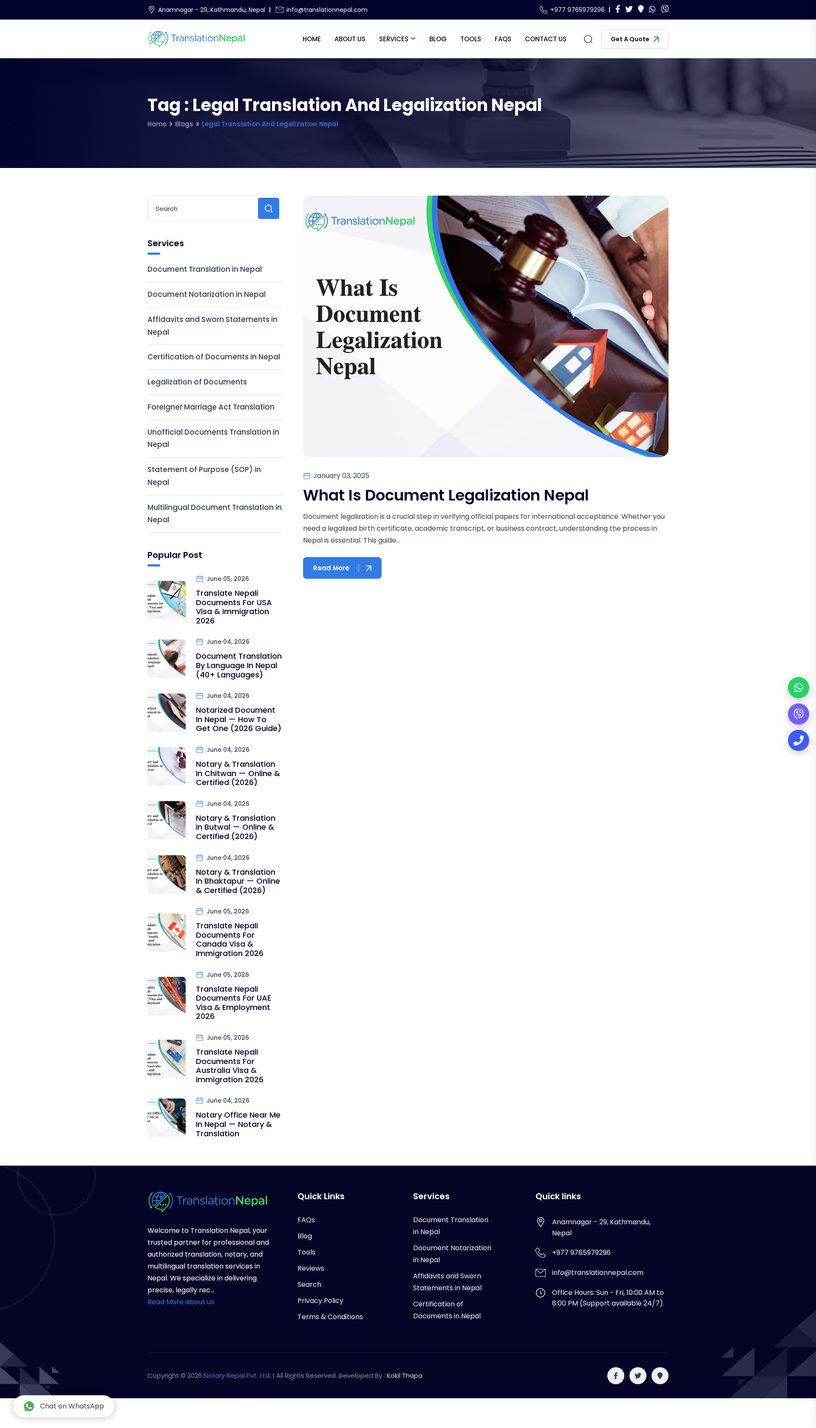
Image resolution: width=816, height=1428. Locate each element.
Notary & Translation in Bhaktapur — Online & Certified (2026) (238, 881)
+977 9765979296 (577, 10)
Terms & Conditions (330, 1317)
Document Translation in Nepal (204, 269)
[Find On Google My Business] (641, 10)
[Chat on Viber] (798, 714)
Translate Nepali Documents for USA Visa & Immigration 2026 (234, 607)
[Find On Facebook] (617, 10)
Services (393, 38)
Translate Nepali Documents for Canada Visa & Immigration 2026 (230, 939)
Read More (331, 567)
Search (309, 1284)
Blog (438, 38)
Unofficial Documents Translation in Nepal (213, 438)
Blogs (184, 123)
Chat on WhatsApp (72, 1406)
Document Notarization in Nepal (206, 294)
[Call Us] (798, 740)
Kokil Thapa (404, 1375)
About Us (350, 38)
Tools (470, 38)
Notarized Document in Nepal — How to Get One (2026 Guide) (238, 719)
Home (312, 38)
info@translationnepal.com (327, 10)
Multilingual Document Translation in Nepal (214, 513)
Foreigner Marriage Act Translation (211, 407)
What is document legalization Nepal (446, 495)
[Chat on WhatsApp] (798, 687)
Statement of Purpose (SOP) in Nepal (204, 475)
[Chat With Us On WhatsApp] (652, 10)
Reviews (311, 1268)
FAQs (503, 38)
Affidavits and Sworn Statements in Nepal (212, 325)
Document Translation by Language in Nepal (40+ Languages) (239, 665)
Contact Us (546, 38)
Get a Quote (630, 39)
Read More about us (180, 1302)
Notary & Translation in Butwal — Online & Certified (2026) (235, 827)
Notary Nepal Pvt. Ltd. (237, 1375)
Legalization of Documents (197, 382)
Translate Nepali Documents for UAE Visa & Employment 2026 (233, 1003)
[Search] (588, 39)
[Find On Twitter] (629, 10)
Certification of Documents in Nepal (213, 357)
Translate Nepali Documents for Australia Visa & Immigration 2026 (230, 1066)
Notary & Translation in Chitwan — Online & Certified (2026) (238, 773)
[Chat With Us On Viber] (665, 10)
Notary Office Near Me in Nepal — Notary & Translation (238, 1123)
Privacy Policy (320, 1301)
